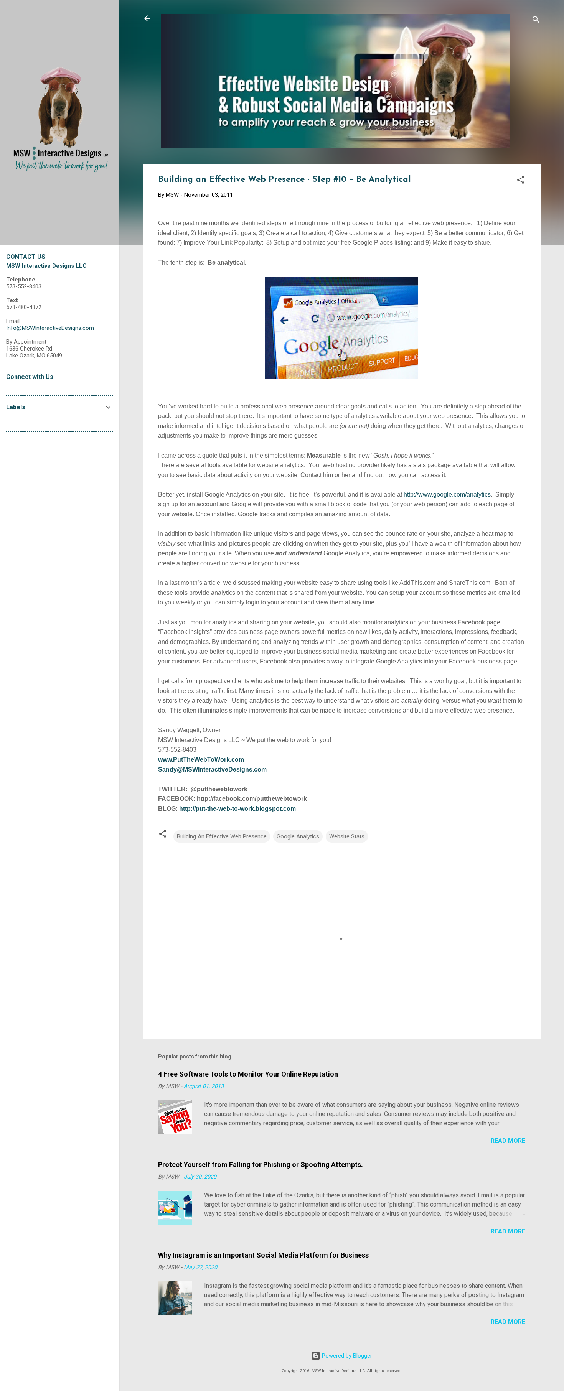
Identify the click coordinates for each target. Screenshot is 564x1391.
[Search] (536, 21)
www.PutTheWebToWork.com (201, 759)
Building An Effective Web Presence (222, 836)
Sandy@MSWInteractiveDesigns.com (212, 769)
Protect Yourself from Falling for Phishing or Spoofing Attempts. (260, 1165)
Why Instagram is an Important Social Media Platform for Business (263, 1255)
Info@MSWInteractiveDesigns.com (50, 327)
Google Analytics (298, 836)
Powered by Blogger (346, 1355)
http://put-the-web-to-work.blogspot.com (237, 808)
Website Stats (346, 836)
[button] (520, 181)
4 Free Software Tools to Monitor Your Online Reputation (248, 1074)
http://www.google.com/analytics (447, 494)
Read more (508, 1140)
